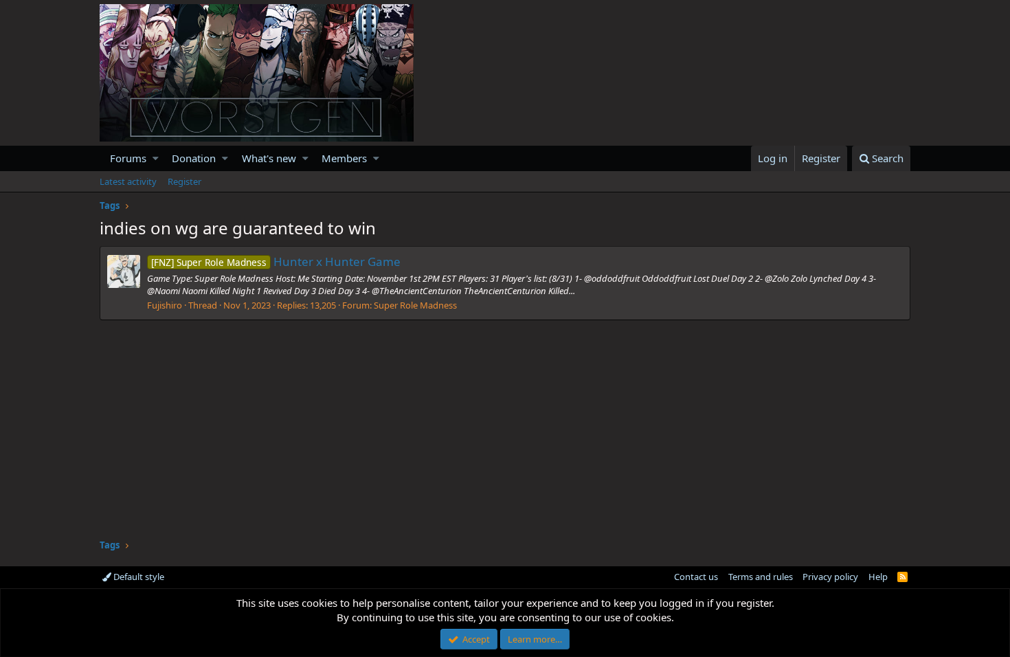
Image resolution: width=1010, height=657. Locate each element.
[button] (155, 158)
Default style (137, 576)
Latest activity (128, 181)
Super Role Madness (415, 305)
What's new (269, 158)
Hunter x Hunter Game (276, 261)
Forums (128, 158)
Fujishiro (164, 305)
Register (184, 181)
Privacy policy (830, 576)
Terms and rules (760, 576)
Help (878, 576)
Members (344, 158)
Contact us (696, 576)
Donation (194, 158)
